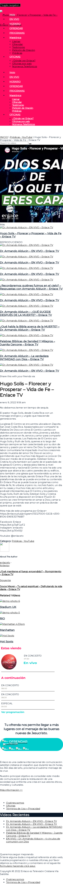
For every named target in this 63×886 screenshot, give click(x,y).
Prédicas (17, 53)
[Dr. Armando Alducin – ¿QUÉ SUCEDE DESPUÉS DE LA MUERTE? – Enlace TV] (26, 305)
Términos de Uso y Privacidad (23, 808)
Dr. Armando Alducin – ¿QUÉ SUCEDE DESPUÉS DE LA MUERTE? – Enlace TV (26, 313)
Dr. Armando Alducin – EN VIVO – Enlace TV (29, 251)
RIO (2, 618)
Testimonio (18, 47)
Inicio (12, 14)
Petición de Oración (23, 50)
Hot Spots (6, 641)
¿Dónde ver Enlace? (23, 60)
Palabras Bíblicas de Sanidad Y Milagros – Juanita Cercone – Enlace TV (27, 343)
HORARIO (15, 23)
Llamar (16, 41)
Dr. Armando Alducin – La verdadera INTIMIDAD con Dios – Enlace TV (24, 357)
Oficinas (10, 805)
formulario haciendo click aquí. (17, 866)
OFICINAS (14, 56)
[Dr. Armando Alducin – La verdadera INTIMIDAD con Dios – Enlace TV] (26, 350)
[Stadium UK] (10, 601)
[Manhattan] (12, 624)
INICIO (4, 137)
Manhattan (7, 629)
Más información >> (11, 790)
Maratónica (15, 37)
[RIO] (10, 612)
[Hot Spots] (7, 635)
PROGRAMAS (17, 33)
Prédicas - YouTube (21, 137)
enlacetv (5, 562)
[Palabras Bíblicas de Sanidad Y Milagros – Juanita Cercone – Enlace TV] (26, 335)
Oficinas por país (21, 63)
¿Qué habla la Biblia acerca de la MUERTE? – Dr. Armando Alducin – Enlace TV (29, 328)
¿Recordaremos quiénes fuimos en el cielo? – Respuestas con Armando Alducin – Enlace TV (31, 287)
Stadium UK (8, 606)
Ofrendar (17, 44)
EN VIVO (14, 19)
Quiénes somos (15, 802)
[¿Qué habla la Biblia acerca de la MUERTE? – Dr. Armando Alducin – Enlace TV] (26, 320)
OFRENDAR (16, 28)
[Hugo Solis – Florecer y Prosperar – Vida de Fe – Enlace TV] (26, 227)
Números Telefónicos (24, 66)
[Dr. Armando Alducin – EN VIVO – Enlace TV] (26, 245)
